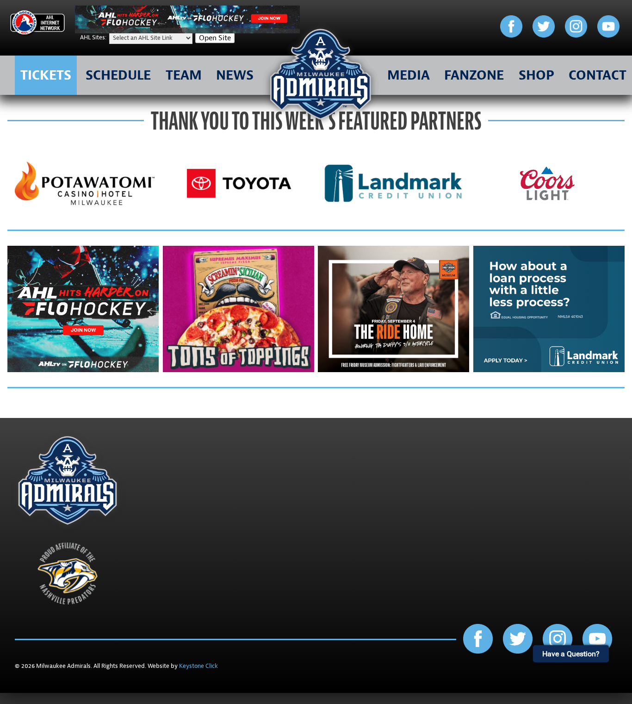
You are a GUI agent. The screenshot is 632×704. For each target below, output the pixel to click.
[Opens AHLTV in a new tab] (187, 31)
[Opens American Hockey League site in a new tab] (37, 24)
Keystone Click (198, 666)
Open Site (215, 38)
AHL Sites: (94, 37)
